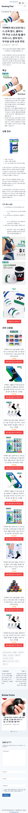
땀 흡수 (15, 652)
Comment (6, 751)
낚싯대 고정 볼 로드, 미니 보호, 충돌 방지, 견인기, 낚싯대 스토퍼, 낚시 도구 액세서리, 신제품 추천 (7, 677)
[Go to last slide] (4, 714)
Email (5, 778)
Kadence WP (15, 812)
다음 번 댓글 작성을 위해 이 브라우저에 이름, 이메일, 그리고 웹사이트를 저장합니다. (15, 790)
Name (5, 771)
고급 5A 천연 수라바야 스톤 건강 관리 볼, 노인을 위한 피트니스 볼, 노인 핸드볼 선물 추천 (13, 720)
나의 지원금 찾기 (14, 1)
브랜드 (5, 655)
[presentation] (14, 706)
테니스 (17, 661)
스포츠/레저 (4, 24)
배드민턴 (21, 652)
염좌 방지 (17, 655)
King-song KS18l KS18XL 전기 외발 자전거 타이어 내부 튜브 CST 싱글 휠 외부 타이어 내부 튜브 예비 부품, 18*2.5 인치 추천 (20, 678)
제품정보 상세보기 (14, 321)
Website (5, 785)
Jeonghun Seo (7, 44)
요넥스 (11, 658)
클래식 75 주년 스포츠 (8, 661)
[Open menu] (25, 6)
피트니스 (5, 664)
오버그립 (5, 658)
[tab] (12, 731)
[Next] (24, 714)
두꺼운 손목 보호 (7, 652)
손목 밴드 (10, 655)
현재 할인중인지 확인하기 (14, 361)
